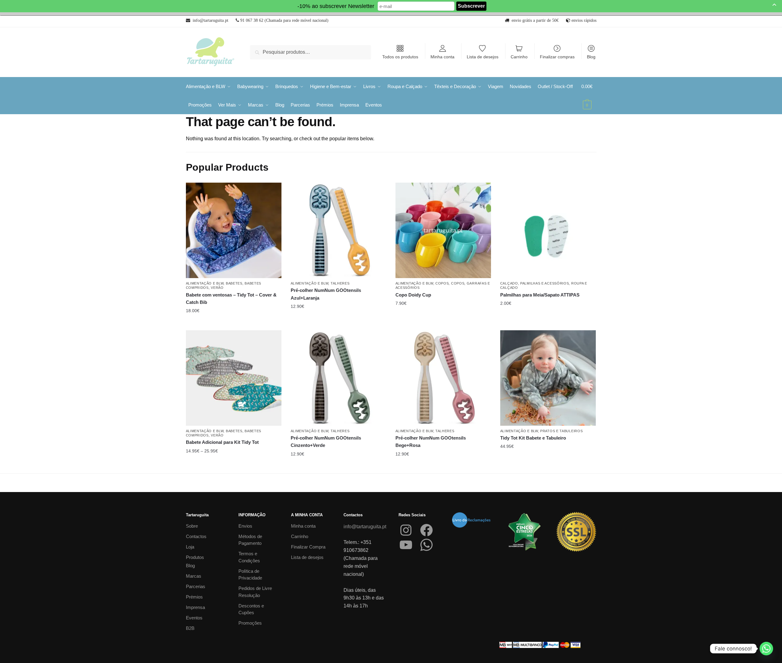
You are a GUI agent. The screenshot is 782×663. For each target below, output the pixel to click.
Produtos (195, 557)
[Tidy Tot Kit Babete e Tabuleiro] (548, 378)
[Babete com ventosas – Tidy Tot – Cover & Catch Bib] (233, 230)
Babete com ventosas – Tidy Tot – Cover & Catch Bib (231, 298)
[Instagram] (406, 530)
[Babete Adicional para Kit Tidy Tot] (233, 378)
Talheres (340, 283)
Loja (190, 546)
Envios (245, 526)
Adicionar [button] (338, 323)
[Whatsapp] (766, 648)
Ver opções (233, 323)
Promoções (250, 623)
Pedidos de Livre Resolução (255, 592)
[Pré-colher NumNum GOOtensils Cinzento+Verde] (338, 378)
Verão (217, 287)
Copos (442, 283)
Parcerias (195, 586)
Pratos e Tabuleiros (561, 431)
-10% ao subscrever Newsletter (335, 6)
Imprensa (195, 607)
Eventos (194, 617)
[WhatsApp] (426, 544)
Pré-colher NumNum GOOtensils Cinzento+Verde (326, 441)
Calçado (509, 283)
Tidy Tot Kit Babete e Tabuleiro (533, 437)
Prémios (194, 596)
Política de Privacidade (250, 574)
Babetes (234, 283)
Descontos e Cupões (251, 609)
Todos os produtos (400, 56)
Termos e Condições (249, 557)
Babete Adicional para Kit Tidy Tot (222, 442)
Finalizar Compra (308, 546)
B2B (190, 628)
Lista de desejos (482, 56)
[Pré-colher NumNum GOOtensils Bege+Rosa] (443, 378)
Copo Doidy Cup (413, 294)
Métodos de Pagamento (250, 540)
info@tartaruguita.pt (365, 526)
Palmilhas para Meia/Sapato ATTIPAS (540, 294)
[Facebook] (426, 530)
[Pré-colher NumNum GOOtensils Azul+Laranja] (338, 230)
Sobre (192, 526)
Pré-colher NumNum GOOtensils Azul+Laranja (326, 294)
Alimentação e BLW (205, 283)
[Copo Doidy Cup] (443, 230)
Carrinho (519, 56)
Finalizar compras (557, 56)
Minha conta (442, 56)
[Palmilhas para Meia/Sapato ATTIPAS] (548, 230)
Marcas (193, 576)
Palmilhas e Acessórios (544, 283)
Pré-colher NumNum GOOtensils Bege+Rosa (430, 441)
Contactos (196, 536)
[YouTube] (406, 544)
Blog (591, 56)
